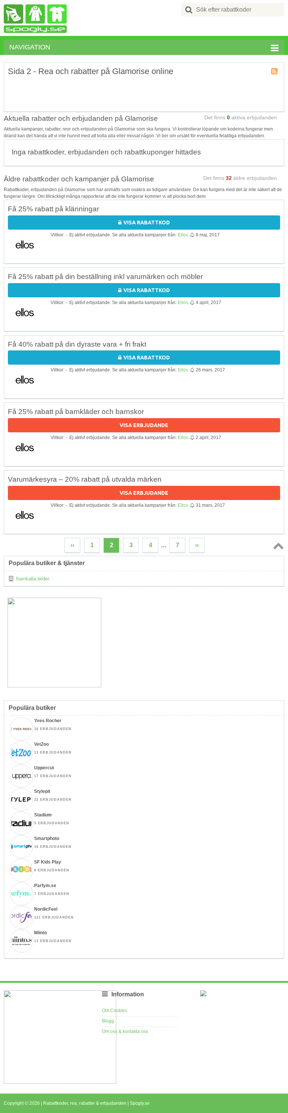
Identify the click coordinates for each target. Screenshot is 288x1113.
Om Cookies (114, 1010)
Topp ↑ (277, 546)
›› (197, 545)
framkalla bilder (32, 579)
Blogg (108, 1021)
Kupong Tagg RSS (275, 72)
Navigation (29, 47)
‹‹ (72, 545)
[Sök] (189, 9)
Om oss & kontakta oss (125, 1031)
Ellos (183, 234)
